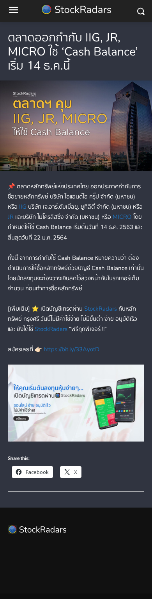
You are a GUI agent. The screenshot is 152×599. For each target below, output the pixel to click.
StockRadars (100, 309)
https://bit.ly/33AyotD (71, 349)
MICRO (122, 217)
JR (11, 217)
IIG (23, 207)
